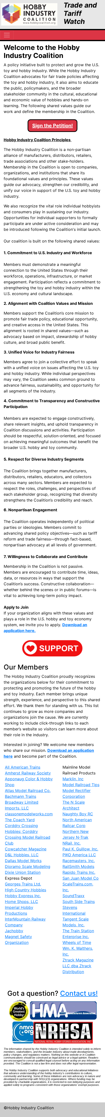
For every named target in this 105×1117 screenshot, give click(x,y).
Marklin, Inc (73, 778)
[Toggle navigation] (7, 35)
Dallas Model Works (23, 860)
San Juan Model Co (81, 878)
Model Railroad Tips (81, 784)
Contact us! (79, 993)
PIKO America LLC (79, 854)
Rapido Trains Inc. (79, 872)
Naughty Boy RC (78, 813)
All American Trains (22, 767)
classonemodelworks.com (29, 813)
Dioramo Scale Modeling (27, 866)
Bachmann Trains (20, 796)
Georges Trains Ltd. (23, 884)
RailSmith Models (78, 866)
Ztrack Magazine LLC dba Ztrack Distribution (78, 966)
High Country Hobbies (25, 889)
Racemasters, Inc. (79, 860)
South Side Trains (79, 901)
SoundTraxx (73, 895)
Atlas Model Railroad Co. (28, 790)
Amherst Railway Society (28, 773)
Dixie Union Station (23, 872)
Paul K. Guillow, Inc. (80, 849)
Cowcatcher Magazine (25, 849)
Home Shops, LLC (21, 901)
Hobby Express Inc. (23, 895)
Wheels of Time (77, 942)
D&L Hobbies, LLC (22, 854)
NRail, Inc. (72, 843)
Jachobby (14, 930)
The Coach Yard (20, 819)
